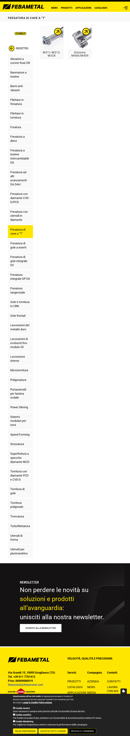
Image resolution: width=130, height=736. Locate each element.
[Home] (23, 6)
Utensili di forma (16, 537)
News (54, 7)
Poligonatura (18, 380)
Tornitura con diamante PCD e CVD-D (19, 475)
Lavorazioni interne (17, 358)
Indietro (21, 48)
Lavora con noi (112, 689)
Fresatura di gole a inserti (18, 245)
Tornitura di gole (17, 491)
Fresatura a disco (17, 138)
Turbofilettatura (20, 526)
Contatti (113, 681)
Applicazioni (83, 7)
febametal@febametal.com (25, 684)
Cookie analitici (23, 715)
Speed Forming (19, 434)
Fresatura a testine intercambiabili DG (19, 156)
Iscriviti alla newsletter (41, 628)
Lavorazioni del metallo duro (19, 327)
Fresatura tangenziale (17, 290)
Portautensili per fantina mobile (18, 393)
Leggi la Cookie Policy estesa (37, 702)
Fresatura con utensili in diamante (19, 215)
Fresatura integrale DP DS (20, 277)
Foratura (15, 127)
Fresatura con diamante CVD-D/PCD (19, 198)
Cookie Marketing (24, 721)
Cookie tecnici (23, 708)
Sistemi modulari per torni (18, 421)
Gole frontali (18, 315)
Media (91, 692)
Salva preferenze (25, 731)
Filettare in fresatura (17, 102)
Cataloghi (100, 7)
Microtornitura (19, 370)
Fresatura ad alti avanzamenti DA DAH (18, 178)
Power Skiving (19, 407)
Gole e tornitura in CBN (20, 304)
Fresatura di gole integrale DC (18, 261)
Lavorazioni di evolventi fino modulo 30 (19, 343)
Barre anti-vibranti (16, 88)
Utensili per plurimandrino (19, 551)
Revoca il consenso (82, 731)
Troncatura (17, 516)
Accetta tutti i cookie (53, 731)
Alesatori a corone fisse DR (20, 61)
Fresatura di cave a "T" (17, 231)
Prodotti (66, 7)
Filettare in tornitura (17, 115)
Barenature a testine (18, 74)
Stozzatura (17, 444)
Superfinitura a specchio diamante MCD (19, 457)
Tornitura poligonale (16, 505)
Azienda (93, 681)
